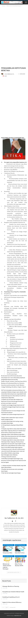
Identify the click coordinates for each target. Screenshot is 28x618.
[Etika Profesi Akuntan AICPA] (20, 558)
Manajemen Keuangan (8, 556)
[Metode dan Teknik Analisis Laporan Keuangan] (8, 558)
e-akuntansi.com (17, 615)
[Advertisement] (14, 21)
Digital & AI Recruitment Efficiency (11, 602)
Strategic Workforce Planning (10, 586)
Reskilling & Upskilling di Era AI (10, 597)
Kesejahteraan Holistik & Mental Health (13, 591)
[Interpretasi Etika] (8, 547)
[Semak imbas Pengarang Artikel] (14, 513)
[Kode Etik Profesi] (20, 547)
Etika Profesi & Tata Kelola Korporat (8, 545)
